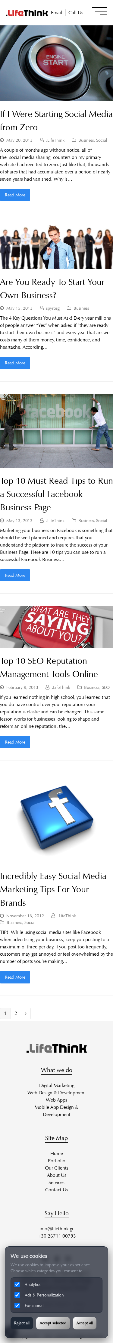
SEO (106, 687)
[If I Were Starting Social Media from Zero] (56, 97)
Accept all (85, 1323)
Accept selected (53, 1323)
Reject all (22, 1323)
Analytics (32, 1284)
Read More (15, 195)
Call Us (75, 12)
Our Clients (56, 1168)
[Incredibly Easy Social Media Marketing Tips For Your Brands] (56, 859)
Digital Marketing (56, 1085)
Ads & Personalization (44, 1295)
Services (56, 1182)
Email (56, 12)
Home (56, 1153)
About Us (56, 1175)
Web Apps (56, 1100)
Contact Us (56, 1190)
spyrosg (53, 308)
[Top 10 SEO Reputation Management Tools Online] (56, 644)
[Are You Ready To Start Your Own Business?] (56, 265)
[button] (99, 11)
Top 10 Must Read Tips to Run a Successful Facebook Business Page (56, 494)
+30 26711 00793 (56, 1236)
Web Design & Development (56, 1093)
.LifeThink (55, 140)
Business (86, 140)
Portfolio (56, 1161)
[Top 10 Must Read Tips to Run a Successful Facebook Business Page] (56, 464)
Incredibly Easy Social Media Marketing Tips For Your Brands (53, 889)
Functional (34, 1305)
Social (101, 140)
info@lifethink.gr (56, 1229)
